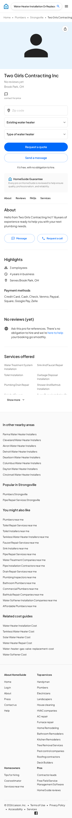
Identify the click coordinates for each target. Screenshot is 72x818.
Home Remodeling (48, 727)
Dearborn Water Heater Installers (21, 457)
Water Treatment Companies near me (24, 559)
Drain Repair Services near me (20, 571)
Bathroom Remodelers (50, 733)
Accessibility (15, 809)
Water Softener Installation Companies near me (30, 600)
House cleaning (46, 704)
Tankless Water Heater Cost (18, 631)
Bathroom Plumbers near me (19, 582)
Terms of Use (37, 805)
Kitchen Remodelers (48, 739)
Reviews (21, 198)
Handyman (43, 681)
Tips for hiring (11, 774)
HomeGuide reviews (49, 790)
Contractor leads (46, 774)
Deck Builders (45, 762)
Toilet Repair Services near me (20, 525)
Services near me (14, 786)
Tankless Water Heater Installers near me (26, 536)
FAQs (33, 198)
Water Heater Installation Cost (20, 625)
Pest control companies (50, 750)
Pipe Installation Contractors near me (24, 565)
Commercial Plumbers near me (20, 588)
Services (45, 198)
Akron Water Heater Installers (19, 445)
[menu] (6, 6)
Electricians (43, 693)
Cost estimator (12, 780)
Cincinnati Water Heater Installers (22, 474)
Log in (7, 687)
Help (7, 710)
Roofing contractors (48, 756)
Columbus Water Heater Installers (22, 463)
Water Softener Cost (15, 654)
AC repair (42, 716)
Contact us (10, 704)
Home (7, 17)
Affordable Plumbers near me (20, 606)
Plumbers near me (13, 519)
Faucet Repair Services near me (21, 542)
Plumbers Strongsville (15, 494)
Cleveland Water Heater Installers (22, 440)
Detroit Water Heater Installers (20, 451)
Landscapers (44, 699)
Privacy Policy (57, 805)
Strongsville (37, 17)
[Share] (65, 29)
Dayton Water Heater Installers (20, 468)
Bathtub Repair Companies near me (23, 594)
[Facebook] (36, 813)
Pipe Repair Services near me (19, 554)
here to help (55, 333)
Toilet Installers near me (16, 531)
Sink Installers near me (15, 548)
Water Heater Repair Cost (17, 642)
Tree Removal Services (50, 745)
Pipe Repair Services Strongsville (21, 499)
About (8, 198)
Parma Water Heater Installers (20, 434)
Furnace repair (45, 722)
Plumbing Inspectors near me (19, 577)
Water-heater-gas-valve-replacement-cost (28, 648)
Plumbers (20, 17)
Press (7, 699)
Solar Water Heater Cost (16, 637)
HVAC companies (47, 710)
